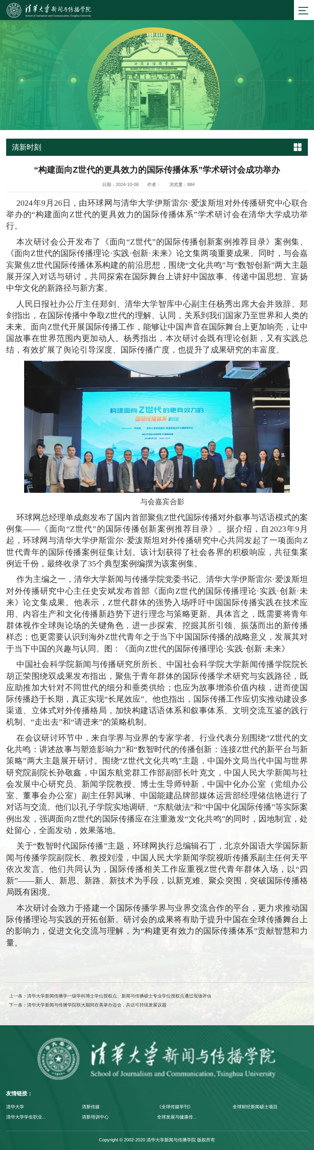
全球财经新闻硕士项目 (255, 1106)
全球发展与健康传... (177, 1116)
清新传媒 (91, 1106)
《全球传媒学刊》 (175, 1106)
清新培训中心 (95, 1116)
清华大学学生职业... (26, 1116)
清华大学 (15, 1106)
